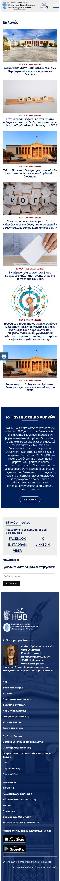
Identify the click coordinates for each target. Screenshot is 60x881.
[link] (4, 356)
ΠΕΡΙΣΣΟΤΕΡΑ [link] (30, 499)
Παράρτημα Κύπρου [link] (19, 640)
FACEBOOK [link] (17, 538)
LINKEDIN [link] (43, 544)
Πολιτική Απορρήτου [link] (22, 867)
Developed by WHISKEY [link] (46, 867)
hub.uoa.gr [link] (44, 830)
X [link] (43, 538)
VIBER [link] (17, 550)
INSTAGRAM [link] (17, 544)
